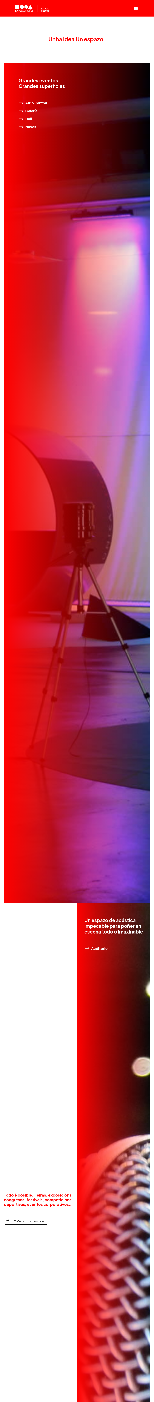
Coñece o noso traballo (29, 1221)
